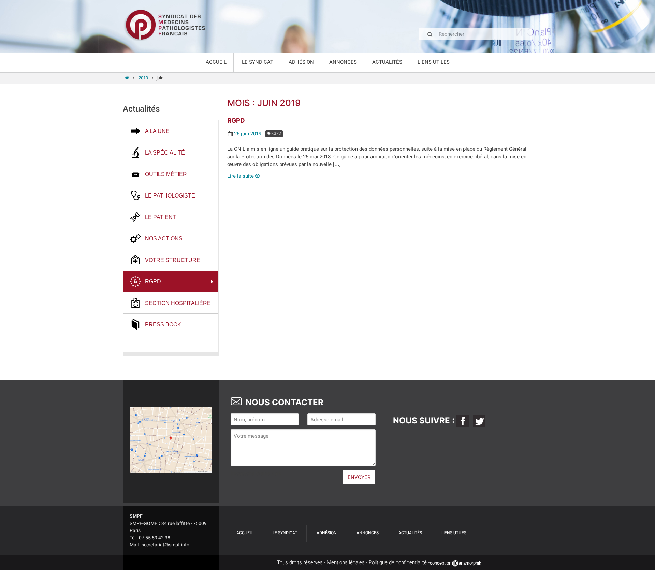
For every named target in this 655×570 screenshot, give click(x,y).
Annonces (343, 62)
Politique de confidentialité (398, 562)
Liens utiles (434, 62)
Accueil (216, 62)
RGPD (236, 121)
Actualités (387, 62)
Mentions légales (346, 562)
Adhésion (301, 62)
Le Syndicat (257, 62)
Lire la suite (241, 176)
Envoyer (359, 477)
